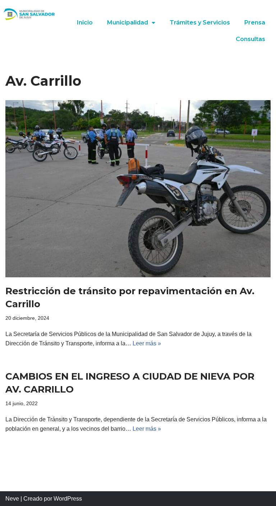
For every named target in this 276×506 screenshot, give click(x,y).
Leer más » (147, 343)
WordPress (68, 499)
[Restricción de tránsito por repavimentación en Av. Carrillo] (138, 188)
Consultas (250, 39)
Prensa (254, 22)
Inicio (85, 22)
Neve (12, 499)
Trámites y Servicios (200, 22)
